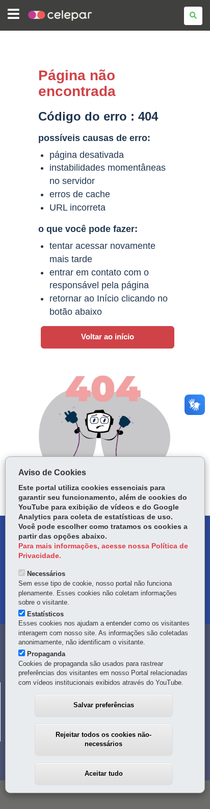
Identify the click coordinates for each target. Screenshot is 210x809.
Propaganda (46, 654)
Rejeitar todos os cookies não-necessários (103, 739)
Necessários (46, 573)
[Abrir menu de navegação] (13, 14)
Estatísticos (45, 614)
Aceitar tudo (104, 773)
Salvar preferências (103, 705)
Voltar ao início (107, 337)
